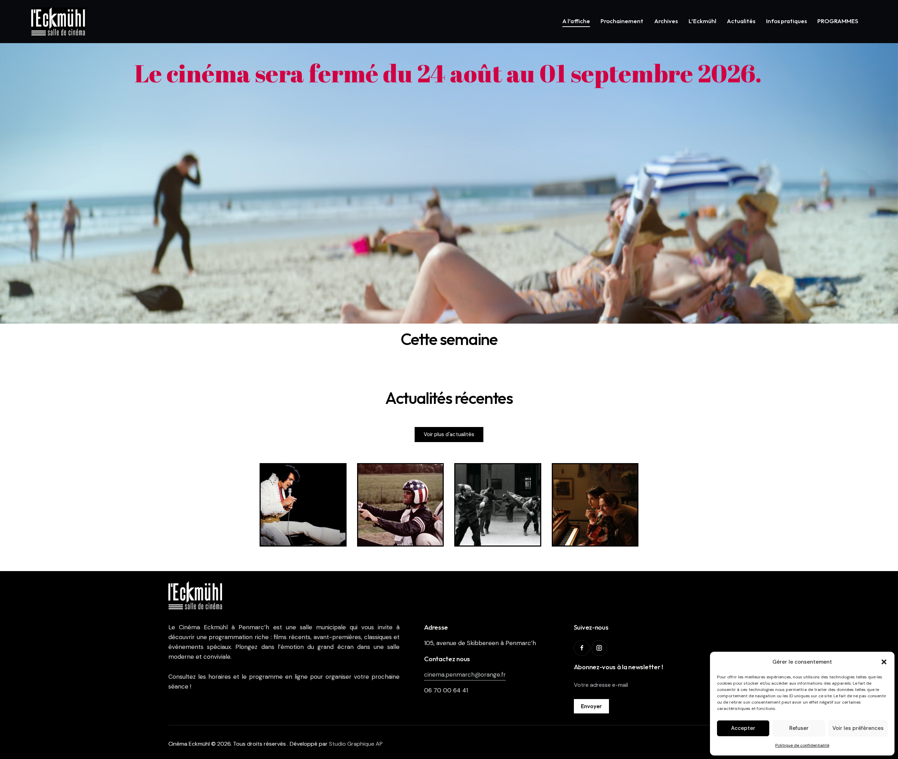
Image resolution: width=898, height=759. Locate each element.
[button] (883, 661)
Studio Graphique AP (356, 743)
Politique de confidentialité (802, 745)
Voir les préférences (858, 728)
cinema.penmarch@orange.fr (465, 674)
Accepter (743, 728)
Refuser (799, 728)
